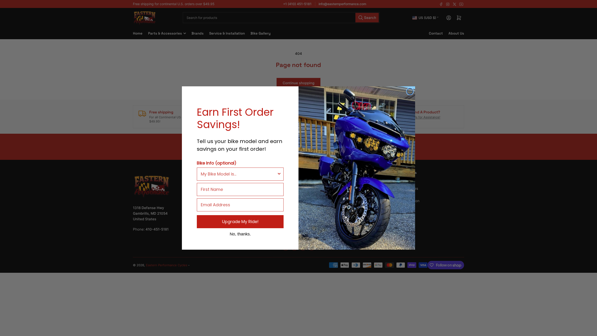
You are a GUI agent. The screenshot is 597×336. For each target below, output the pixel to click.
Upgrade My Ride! (240, 221)
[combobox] (239, 174)
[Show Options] (279, 174)
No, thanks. (240, 234)
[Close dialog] (410, 91)
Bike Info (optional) (216, 163)
